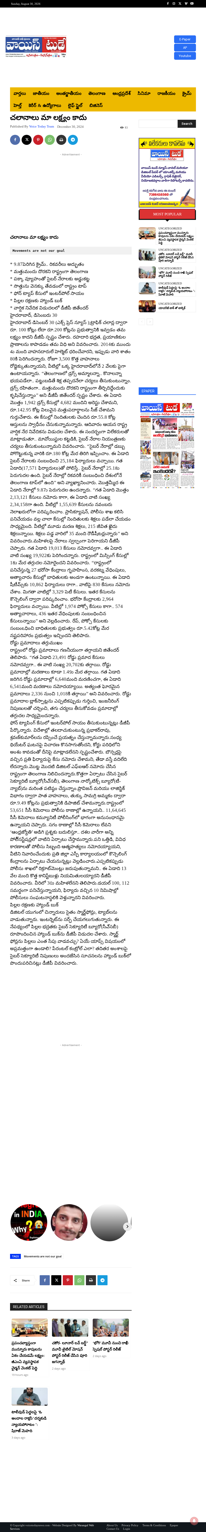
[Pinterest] (38, 140)
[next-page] (150, 322)
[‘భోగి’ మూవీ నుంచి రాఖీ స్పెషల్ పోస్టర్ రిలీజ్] (111, 1328)
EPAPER (148, 391)
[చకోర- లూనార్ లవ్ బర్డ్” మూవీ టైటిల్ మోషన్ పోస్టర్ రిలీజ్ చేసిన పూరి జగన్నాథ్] (70, 1328)
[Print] (61, 140)
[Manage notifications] (194, 1521)
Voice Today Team (41, 126)
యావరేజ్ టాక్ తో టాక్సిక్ (172, 308)
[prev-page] (142, 322)
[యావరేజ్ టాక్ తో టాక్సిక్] (147, 306)
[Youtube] (192, 4)
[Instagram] (174, 4)
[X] (180, 4)
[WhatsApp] (50, 140)
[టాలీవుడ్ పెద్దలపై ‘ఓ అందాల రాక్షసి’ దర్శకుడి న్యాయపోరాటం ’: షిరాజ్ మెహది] (30, 1397)
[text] (71, 251)
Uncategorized (170, 228)
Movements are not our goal (43, 1256)
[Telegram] (73, 140)
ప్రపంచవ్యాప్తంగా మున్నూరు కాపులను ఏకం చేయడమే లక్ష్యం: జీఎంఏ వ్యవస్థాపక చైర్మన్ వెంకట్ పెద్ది (28, 1355)
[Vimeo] (186, 4)
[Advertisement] (137, 47)
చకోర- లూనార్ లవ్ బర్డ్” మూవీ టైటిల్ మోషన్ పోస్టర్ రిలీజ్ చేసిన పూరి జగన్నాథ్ (176, 257)
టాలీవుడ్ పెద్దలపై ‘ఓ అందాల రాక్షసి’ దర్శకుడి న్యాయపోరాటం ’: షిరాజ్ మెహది (177, 291)
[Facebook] (168, 4)
